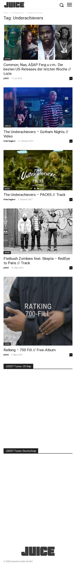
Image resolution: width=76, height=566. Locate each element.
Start (6, 12)
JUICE (6, 78)
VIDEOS (8, 126)
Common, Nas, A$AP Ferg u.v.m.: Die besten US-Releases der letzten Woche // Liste (37, 69)
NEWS (7, 188)
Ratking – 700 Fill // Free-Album (30, 350)
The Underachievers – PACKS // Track (34, 195)
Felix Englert (9, 141)
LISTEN (8, 59)
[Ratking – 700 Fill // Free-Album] (38, 311)
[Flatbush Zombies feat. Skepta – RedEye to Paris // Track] (38, 231)
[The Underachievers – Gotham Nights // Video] (38, 107)
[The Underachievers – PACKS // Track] (38, 170)
